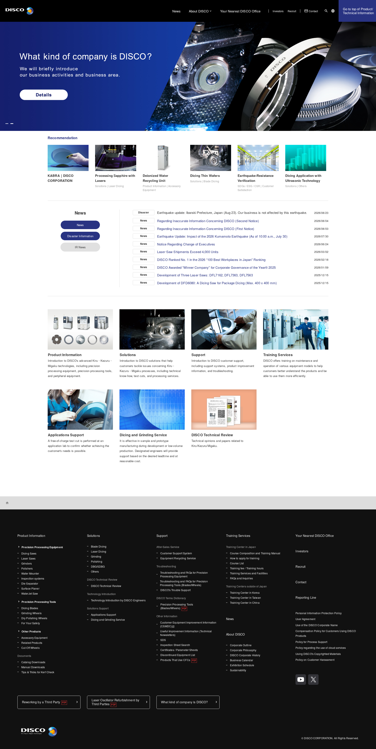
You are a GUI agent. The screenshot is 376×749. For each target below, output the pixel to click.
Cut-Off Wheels (30, 647)
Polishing (96, 561)
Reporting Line (305, 597)
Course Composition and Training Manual (255, 553)
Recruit (292, 11)
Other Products (31, 631)
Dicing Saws (28, 553)
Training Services (238, 535)
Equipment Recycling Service (178, 558)
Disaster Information (80, 236)
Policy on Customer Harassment (314, 659)
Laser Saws (28, 558)
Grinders (26, 563)
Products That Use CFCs (175, 660)
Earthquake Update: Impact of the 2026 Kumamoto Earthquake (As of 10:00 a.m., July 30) (222, 236)
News (176, 11)
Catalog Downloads (33, 662)
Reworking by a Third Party (41, 702)
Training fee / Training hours (247, 568)
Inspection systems (32, 578)
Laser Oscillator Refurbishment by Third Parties (115, 702)
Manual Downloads (33, 667)
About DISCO (199, 11)
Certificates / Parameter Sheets (179, 650)
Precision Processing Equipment (42, 547)
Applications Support (103, 614)
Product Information (31, 535)
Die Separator (29, 583)
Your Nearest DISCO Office (240, 11)
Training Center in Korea (245, 592)
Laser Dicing (98, 551)
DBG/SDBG (98, 566)
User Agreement (305, 619)
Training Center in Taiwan (245, 597)
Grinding (96, 556)
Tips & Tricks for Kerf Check (37, 672)
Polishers (27, 568)
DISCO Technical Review (106, 586)
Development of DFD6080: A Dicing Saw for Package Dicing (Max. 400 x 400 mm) (217, 283)
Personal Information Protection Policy (318, 613)
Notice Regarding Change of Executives (186, 244)
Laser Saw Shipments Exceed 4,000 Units (187, 251)
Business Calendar (241, 660)
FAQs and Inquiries (241, 578)
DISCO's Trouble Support (175, 590)
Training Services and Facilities (249, 573)
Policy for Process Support (311, 642)
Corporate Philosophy (243, 650)
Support (162, 535)
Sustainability (238, 670)
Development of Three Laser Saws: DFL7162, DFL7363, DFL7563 (205, 275)
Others (95, 571)
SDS (163, 640)
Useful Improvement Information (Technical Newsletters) (186, 633)
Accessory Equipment (34, 637)
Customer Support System (176, 553)
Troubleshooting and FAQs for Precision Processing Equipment (184, 574)
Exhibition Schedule (242, 665)
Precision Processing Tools (39, 602)
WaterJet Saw (29, 593)
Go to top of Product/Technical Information (358, 11)
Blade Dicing (98, 546)
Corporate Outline (241, 645)
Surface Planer (30, 588)
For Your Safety (30, 623)
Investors (278, 11)
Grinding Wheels (31, 613)
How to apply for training (244, 558)
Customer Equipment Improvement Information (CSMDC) (188, 624)
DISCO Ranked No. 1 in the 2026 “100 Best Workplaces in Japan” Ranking (211, 259)
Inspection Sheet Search (175, 645)
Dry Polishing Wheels (34, 618)
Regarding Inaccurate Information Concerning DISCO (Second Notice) (208, 220)
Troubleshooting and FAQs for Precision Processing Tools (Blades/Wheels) (184, 583)
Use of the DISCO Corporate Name (316, 625)
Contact (311, 11)
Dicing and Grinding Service (108, 619)
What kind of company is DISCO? (184, 702)
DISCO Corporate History (245, 655)
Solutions (93, 535)
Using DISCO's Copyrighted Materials (318, 654)
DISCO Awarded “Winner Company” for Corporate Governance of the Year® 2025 (216, 267)
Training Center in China (245, 602)
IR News (80, 247)
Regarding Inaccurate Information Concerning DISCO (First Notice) (205, 228)
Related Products (31, 642)
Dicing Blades (29, 608)
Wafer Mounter (30, 573)
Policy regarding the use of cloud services (320, 647)
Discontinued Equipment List (177, 655)
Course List (237, 563)
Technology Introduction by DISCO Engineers (118, 600)
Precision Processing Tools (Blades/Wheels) (176, 606)
